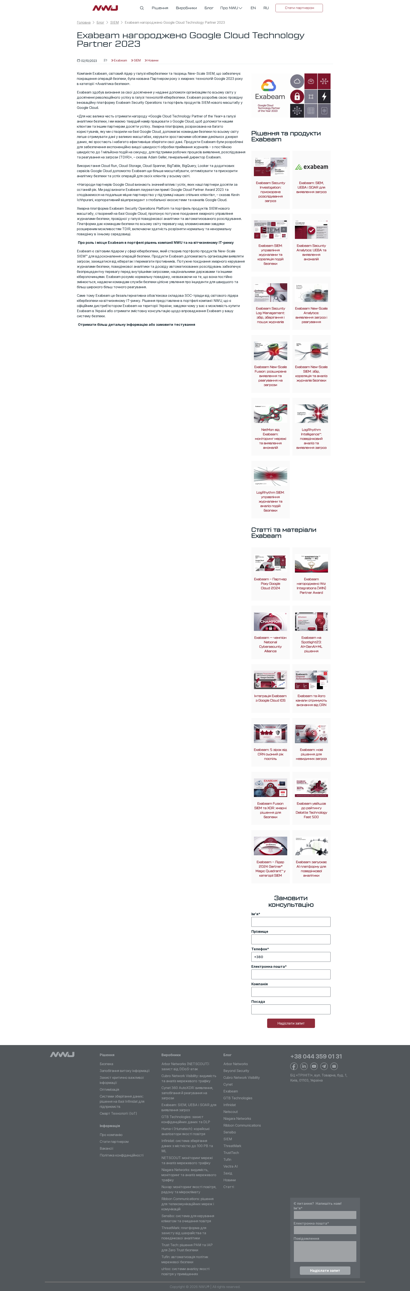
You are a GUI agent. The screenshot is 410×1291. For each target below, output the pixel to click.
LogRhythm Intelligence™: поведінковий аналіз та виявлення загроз (311, 438)
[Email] (334, 1066)
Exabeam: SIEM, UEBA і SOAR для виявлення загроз (311, 187)
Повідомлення (306, 1238)
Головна (84, 22)
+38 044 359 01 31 (316, 1056)
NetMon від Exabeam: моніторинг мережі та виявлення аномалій (270, 438)
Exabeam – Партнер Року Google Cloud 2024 (270, 584)
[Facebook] (294, 1066)
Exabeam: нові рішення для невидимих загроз (311, 754)
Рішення (107, 1055)
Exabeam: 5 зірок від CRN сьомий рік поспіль (270, 754)
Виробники (171, 1055)
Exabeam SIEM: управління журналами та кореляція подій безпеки (271, 254)
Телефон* (260, 949)
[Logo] (62, 1054)
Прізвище (259, 931)
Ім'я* (255, 914)
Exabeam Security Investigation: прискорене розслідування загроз (270, 192)
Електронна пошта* (269, 966)
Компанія (259, 984)
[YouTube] (314, 1066)
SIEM (114, 22)
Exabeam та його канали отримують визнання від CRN (311, 700)
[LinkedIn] (304, 1066)
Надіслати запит (291, 1023)
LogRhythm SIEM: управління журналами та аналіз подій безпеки (270, 501)
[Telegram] (324, 1066)
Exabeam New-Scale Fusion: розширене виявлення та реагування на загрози (270, 376)
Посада (258, 1001)
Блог (100, 22)
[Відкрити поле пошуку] (142, 8)
